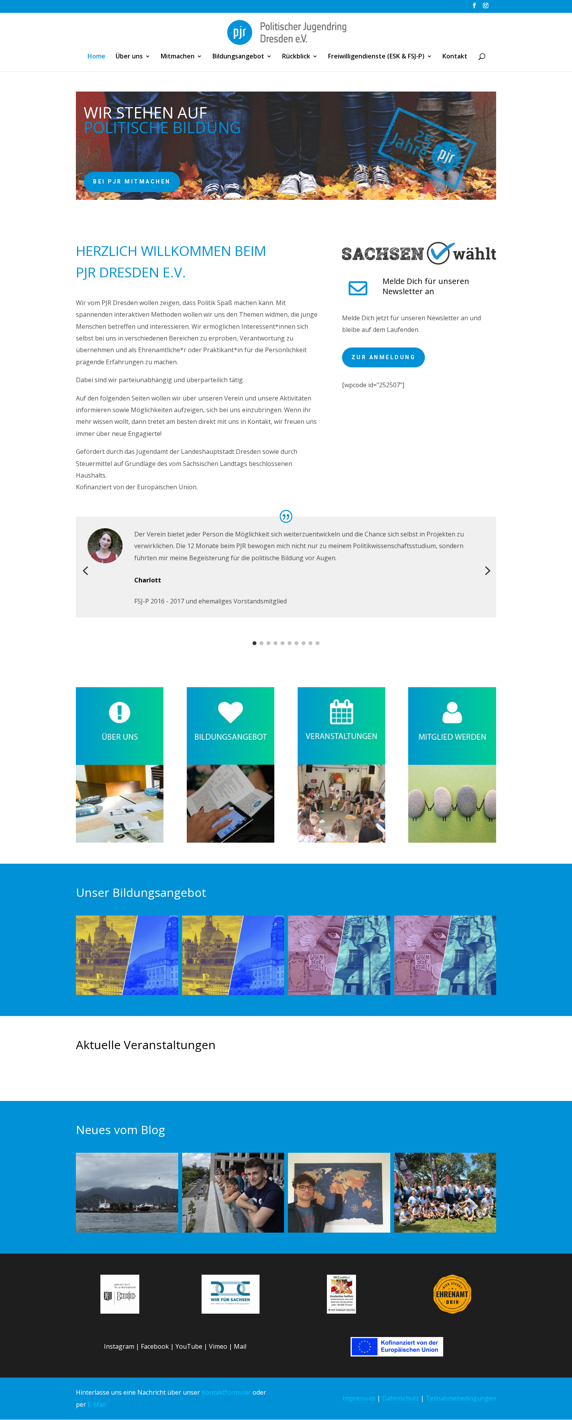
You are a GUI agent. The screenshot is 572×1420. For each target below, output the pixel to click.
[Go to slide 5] (282, 643)
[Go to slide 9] (310, 643)
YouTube (188, 1346)
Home (96, 56)
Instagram (119, 1346)
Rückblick (296, 56)
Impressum (358, 1398)
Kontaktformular (226, 1392)
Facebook (155, 1346)
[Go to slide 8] (303, 643)
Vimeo (218, 1346)
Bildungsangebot (238, 56)
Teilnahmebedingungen (461, 1398)
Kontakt (454, 56)
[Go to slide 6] (289, 643)
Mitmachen (178, 56)
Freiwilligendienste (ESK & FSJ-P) (376, 56)
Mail (240, 1346)
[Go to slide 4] (275, 643)
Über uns (129, 56)
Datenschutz (400, 1398)
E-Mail (97, 1404)
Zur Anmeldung (383, 357)
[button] (85, 571)
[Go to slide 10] (317, 643)
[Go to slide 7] (296, 643)
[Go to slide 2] (261, 643)
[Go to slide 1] (254, 643)
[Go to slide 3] (268, 643)
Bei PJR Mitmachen (132, 181)
